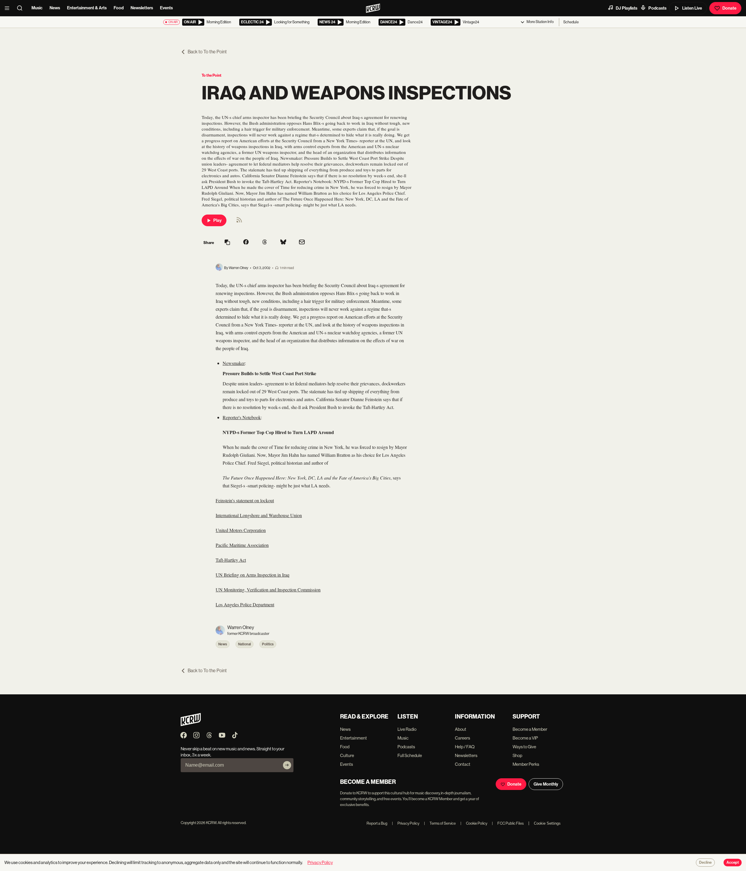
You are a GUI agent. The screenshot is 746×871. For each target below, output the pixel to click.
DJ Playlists (626, 8)
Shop (517, 755)
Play (217, 220)
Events (166, 7)
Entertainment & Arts (87, 7)
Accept (732, 862)
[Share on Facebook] (246, 242)
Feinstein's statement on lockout (245, 500)
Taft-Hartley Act (231, 560)
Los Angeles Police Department (245, 604)
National (244, 644)
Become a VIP (525, 737)
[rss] (239, 221)
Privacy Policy (405, 823)
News (55, 7)
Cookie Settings (547, 823)
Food (119, 7)
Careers (462, 737)
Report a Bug (377, 823)
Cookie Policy (473, 823)
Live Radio (406, 729)
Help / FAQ (465, 746)
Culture (347, 755)
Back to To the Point (207, 52)
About (460, 729)
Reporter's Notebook (242, 417)
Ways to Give (524, 746)
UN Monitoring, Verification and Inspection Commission (268, 589)
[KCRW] (191, 724)
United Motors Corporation (241, 530)
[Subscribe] (287, 765)
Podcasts (657, 8)
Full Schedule (409, 755)
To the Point (211, 75)
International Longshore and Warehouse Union (259, 515)
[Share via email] (302, 243)
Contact (462, 764)
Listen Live (692, 8)
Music (37, 7)
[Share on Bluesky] (283, 242)
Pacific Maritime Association (242, 545)
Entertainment (353, 737)
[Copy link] (227, 242)
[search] (21, 8)
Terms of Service (440, 823)
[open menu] (8, 8)
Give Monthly (546, 784)
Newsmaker (234, 363)
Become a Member (530, 729)
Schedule (571, 22)
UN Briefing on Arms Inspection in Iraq (252, 575)
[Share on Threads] (265, 242)
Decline (705, 862)
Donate (729, 8)
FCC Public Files (508, 823)
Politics (268, 644)
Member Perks (526, 764)
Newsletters (142, 7)
